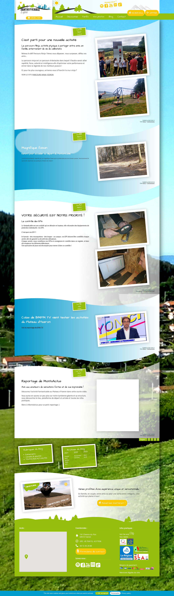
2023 (85, 451)
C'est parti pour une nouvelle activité (49, 40)
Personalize (115, 593)
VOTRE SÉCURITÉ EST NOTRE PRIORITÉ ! (53, 215)
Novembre (77, 455)
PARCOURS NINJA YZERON (43, 74)
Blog (110, 16)
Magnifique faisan (34, 148)
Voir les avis (125, 534)
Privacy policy (126, 593)
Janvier (67, 460)
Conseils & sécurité (148, 291)
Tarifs (85, 16)
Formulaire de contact (92, 551)
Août (85, 457)
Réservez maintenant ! (113, 503)
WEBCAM (35, 17)
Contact (121, 16)
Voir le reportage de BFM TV (32, 327)
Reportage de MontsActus (41, 381)
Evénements (150, 122)
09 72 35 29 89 (86, 546)
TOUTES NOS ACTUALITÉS (36, 458)
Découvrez (72, 16)
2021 (66, 452)
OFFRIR (153, 12)
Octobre (77, 457)
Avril (66, 458)
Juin (66, 464)
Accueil (59, 16)
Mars (66, 462)
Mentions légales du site (130, 572)
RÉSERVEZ (137, 12)
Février (67, 456)
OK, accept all (102, 593)
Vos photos (98, 16)
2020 (76, 452)
